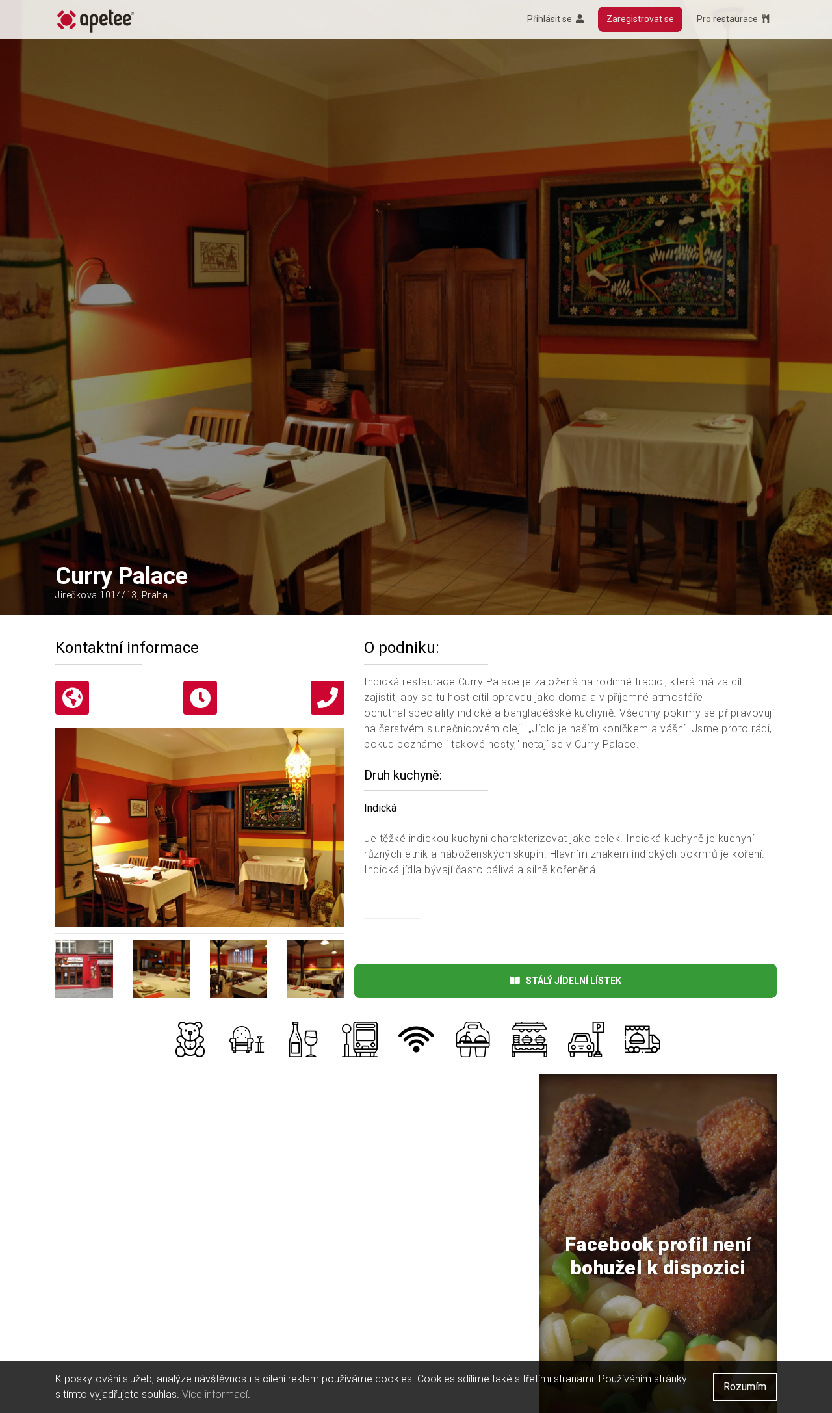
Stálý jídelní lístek (570, 980)
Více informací (215, 1394)
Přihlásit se (551, 19)
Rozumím (744, 1386)
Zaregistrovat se (640, 19)
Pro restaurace (729, 19)
